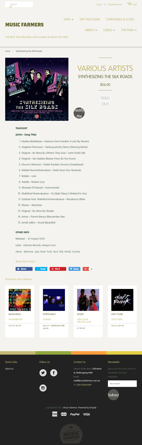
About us (9, 368)
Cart (135, 4)
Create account (115, 4)
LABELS (108, 30)
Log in (99, 4)
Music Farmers (70, 407)
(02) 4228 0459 (84, 384)
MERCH (90, 30)
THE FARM (128, 30)
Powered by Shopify (87, 407)
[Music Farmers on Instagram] (43, 388)
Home (7, 51)
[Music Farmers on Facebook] (53, 372)
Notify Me (79, 113)
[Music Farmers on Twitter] (43, 372)
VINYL (68, 19)
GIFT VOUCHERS (90, 19)
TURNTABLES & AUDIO (120, 19)
